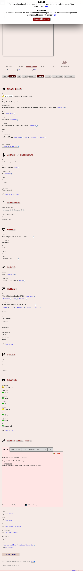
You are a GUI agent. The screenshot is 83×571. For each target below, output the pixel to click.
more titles (60, 107)
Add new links (9, 547)
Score (18, 449)
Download (22, 299)
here (32, 561)
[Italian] (54, 453)
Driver (44, 449)
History (6, 449)
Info (12, 449)
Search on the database (10, 146)
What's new (6, 299)
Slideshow (12, 70)
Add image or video (24, 70)
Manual (5, 307)
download (33, 137)
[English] (58, 453)
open (25, 137)
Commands (31, 449)
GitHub (42, 137)
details (16, 167)
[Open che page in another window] (44, 53)
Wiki (14, 299)
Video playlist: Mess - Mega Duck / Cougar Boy (18, 545)
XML (50, 449)
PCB (24, 449)
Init (38, 449)
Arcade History (21, 505)
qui (55, 15)
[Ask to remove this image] (49, 53)
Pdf (12, 307)
